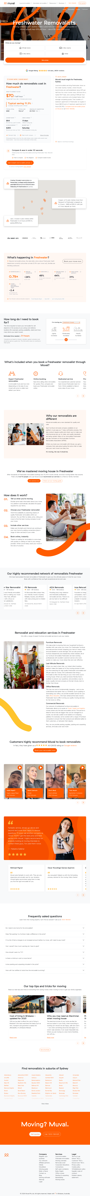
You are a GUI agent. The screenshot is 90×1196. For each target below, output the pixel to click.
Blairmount (48, 1088)
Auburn (75, 1078)
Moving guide (43, 1169)
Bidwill (20, 1088)
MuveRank (42, 1167)
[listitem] (14, 276)
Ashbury (34, 1078)
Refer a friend (43, 1171)
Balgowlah (21, 1080)
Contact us (42, 1173)
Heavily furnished (78, 334)
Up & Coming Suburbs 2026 (58, 299)
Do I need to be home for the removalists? (19, 928)
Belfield (6, 1085)
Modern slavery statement (77, 1176)
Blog (40, 1175)
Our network (43, 1160)
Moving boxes (60, 1179)
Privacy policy (76, 1165)
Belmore (47, 1085)
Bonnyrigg (62, 1090)
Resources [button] (52, 3)
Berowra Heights (9, 1088)
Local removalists (60, 1156)
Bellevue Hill (35, 1085)
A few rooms (66, 48)
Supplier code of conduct (77, 1172)
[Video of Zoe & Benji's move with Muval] (55, 781)
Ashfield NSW (49, 1078)
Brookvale (62, 1093)
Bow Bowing (21, 1093)
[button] (23, 208)
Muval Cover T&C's (78, 1163)
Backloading (59, 1177)
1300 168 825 (72, 3)
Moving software (44, 1177)
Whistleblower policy (78, 1169)
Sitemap (41, 1179)
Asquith (61, 1078)
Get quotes (82, 3)
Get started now (34, 481)
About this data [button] (44, 135)
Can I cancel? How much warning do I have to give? (22, 946)
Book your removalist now (45, 750)
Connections (59, 1167)
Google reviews (70, 745)
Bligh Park (75, 1088)
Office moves (59, 1173)
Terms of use (76, 1156)
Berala (60, 1085)
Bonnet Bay (48, 1090)
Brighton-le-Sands (50, 1093)
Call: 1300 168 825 (51, 1134)
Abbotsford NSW (23, 1075)
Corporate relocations (62, 1165)
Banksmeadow (36, 1080)
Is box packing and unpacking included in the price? (22, 964)
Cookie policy (76, 1167)
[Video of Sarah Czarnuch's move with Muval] (34, 781)
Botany (6, 1093)
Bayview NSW (36, 1083)
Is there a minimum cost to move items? (19, 958)
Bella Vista (21, 1085)
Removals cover (60, 1163)
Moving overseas (60, 1160)
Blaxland (61, 1088)
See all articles (45, 1050)
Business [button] (62, 3)
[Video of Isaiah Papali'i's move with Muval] (13, 781)
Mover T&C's (76, 1158)
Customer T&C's (77, 1160)
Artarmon (20, 1078)
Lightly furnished (54, 334)
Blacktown (35, 1088)
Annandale (76, 1075)
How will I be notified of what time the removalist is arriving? (25, 970)
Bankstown (48, 1080)
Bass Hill (6, 1083)
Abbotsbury (7, 1075)
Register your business (43, 1157)
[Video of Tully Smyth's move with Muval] (76, 781)
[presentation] (77, 396)
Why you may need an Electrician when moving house (63, 1017)
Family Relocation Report (36, 299)
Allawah (61, 1075)
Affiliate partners (44, 1163)
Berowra (75, 1085)
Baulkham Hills (22, 1083)
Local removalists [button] (24, 3)
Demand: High (12, 135)
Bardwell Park (76, 1080)
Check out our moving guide (52, 481)
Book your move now (72, 261)
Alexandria (48, 1075)
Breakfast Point (36, 1093)
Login (40, 1181)
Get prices (45, 60)
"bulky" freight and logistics (76, 708)
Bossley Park (76, 1090)
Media (41, 1165)
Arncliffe (6, 1078)
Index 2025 (46, 299)
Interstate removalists (62, 1158)
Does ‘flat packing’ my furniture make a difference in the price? (26, 934)
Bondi (6, 1090)
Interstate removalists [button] (40, 3)
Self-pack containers (62, 1169)
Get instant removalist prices (19, 163)
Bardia (60, 1080)
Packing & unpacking (62, 1175)
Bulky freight (59, 1171)
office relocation (54, 696)
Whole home (26, 48)
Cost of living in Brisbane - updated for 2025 (23, 1017)
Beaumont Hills (63, 1083)
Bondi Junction (36, 1090)
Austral (6, 1080)
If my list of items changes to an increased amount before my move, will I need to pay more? (35, 940)
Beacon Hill (48, 1083)
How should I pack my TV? (14, 952)
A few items (26, 54)
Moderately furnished (66, 334)
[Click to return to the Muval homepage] (9, 3)
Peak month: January (27, 135)
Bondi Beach (21, 1090)
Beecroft (75, 1083)
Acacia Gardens (36, 1075)
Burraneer (75, 1093)
